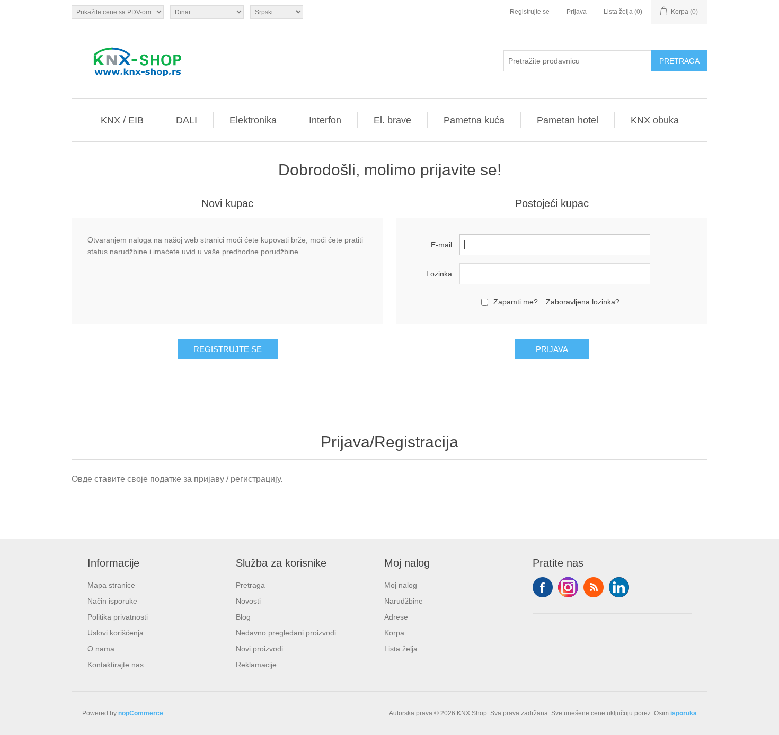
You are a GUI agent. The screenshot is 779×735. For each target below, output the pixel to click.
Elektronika (253, 120)
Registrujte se (530, 11)
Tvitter (568, 587)
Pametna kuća (474, 120)
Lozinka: (440, 274)
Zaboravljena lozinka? (582, 302)
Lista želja (401, 648)
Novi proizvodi (259, 648)
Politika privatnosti (117, 617)
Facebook (543, 587)
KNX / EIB (122, 120)
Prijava (576, 11)
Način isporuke (112, 601)
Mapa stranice (111, 585)
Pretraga (250, 585)
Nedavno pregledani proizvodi (286, 633)
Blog (243, 617)
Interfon (325, 120)
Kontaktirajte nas (115, 664)
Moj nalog (400, 585)
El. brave (392, 120)
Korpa (394, 633)
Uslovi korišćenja (115, 633)
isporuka (683, 713)
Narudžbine (403, 601)
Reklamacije (256, 664)
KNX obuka (655, 120)
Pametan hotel (567, 120)
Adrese (396, 617)
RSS (593, 587)
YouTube (619, 587)
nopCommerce (140, 713)
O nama (100, 648)
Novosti (248, 601)
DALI (186, 120)
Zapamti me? (515, 302)
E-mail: (442, 244)
